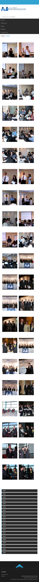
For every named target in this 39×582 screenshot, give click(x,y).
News (3, 26)
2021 (4, 500)
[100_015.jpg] (9, 120)
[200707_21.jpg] (9, 289)
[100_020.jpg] (26, 78)
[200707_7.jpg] (9, 416)
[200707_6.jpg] (9, 458)
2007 (4, 546)
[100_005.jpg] (9, 226)
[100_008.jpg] (9, 183)
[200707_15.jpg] (26, 310)
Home (3, 20)
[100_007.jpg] (9, 204)
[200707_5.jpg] (9, 437)
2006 (4, 549)
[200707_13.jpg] (9, 373)
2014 (4, 523)
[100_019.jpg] (26, 57)
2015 (4, 520)
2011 (4, 533)
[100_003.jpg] (9, 247)
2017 (4, 513)
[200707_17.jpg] (26, 331)
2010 (4, 536)
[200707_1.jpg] (26, 479)
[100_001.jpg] (26, 247)
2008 (4, 542)
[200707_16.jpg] (9, 331)
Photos (3, 29)
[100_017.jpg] (9, 99)
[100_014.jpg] (26, 120)
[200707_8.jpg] (26, 416)
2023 (4, 494)
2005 (4, 552)
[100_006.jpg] (26, 204)
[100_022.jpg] (9, 57)
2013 (4, 526)
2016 (4, 516)
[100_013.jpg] (9, 141)
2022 (4, 497)
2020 (4, 503)
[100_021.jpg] (9, 78)
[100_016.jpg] (26, 99)
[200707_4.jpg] (26, 437)
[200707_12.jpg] (26, 352)
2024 (4, 490)
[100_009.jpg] (26, 183)
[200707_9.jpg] (26, 394)
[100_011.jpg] (9, 162)
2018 (4, 510)
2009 (4, 539)
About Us (4, 23)
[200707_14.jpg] (9, 352)
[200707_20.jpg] (26, 268)
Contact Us (4, 32)
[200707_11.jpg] (9, 394)
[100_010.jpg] (26, 162)
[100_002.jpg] (9, 268)
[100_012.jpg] (26, 141)
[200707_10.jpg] (26, 373)
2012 (4, 529)
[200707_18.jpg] (26, 289)
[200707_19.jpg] (9, 310)
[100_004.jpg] (26, 226)
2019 (4, 507)
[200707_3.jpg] (9, 479)
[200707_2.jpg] (26, 458)
